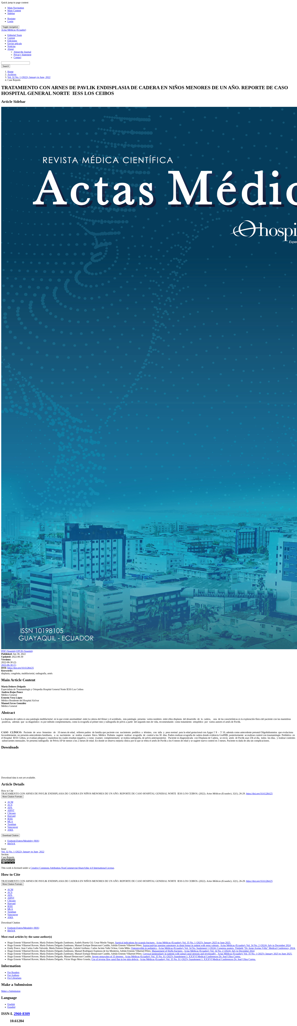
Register (11, 18)
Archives (11, 74)
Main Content (14, 10)
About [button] (10, 49)
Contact (17, 57)
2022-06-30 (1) (8, 665)
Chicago (11, 813)
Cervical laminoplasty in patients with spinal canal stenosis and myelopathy (180, 953)
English (11, 1004)
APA (9, 807)
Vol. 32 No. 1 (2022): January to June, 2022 (28, 77)
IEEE (10, 818)
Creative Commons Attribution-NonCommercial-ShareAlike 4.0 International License (72, 868)
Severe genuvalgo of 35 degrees (108, 956)
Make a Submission (10, 991)
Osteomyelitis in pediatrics (144, 948)
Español (11, 1007)
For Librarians (14, 978)
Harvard (11, 816)
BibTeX (11, 843)
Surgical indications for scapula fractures (135, 942)
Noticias (11, 46)
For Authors (13, 975)
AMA (10, 830)
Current (11, 38)
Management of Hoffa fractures (167, 951)
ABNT (10, 810)
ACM (10, 802)
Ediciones (12, 40)
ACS (9, 805)
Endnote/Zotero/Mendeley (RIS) (23, 841)
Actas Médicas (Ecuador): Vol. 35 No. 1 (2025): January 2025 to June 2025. (193, 942)
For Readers (13, 972)
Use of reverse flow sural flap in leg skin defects (115, 959)
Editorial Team (14, 35)
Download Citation (10, 835)
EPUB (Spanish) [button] (24, 651)
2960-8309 (22, 1014)
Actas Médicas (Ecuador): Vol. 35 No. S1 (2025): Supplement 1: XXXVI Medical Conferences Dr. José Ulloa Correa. (183, 956)
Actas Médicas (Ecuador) (13, 30)
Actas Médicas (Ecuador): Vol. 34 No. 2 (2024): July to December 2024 (255, 945)
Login (10, 21)
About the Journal (22, 52)
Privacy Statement (22, 54)
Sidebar (11, 13)
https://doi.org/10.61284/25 (20, 668)
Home (10, 71)
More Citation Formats (12, 796)
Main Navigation (15, 7)
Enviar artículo (14, 43)
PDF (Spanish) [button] (8, 651)
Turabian (11, 824)
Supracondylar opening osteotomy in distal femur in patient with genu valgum (181, 945)
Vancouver (12, 827)
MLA (10, 821)
